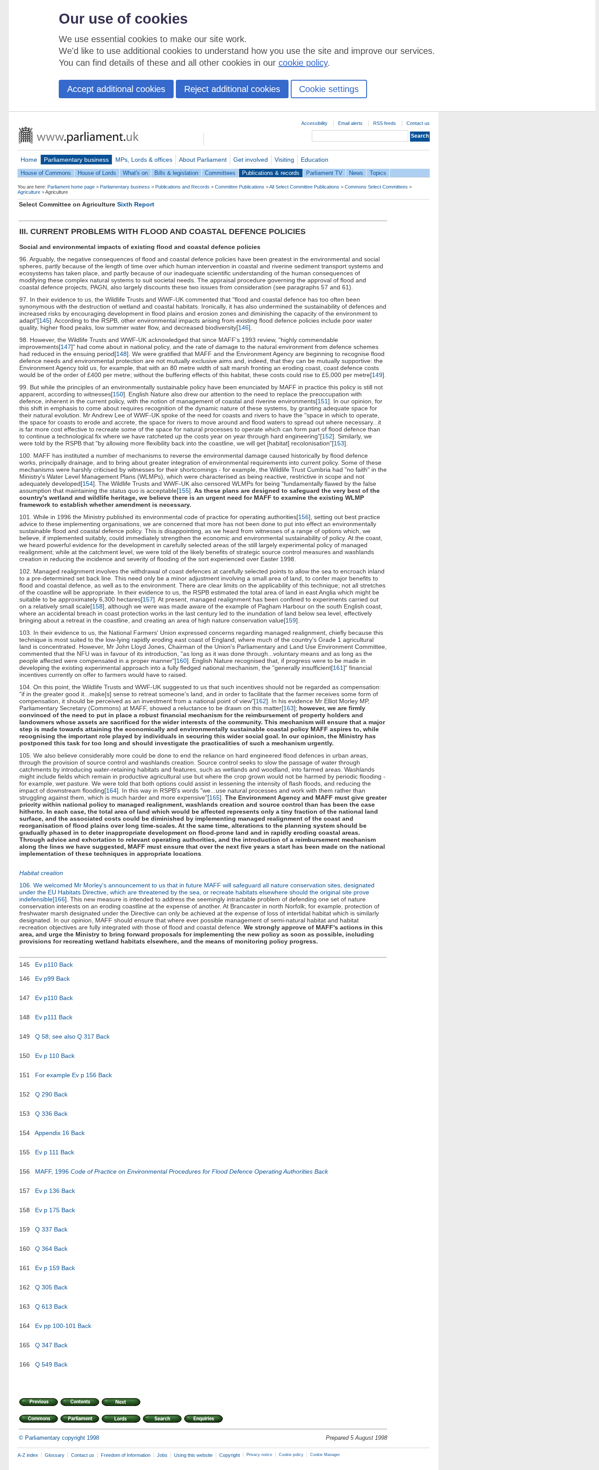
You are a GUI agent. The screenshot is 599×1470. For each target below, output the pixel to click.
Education (314, 159)
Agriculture (29, 192)
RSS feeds (384, 123)
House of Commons (46, 173)
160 (181, 660)
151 (322, 401)
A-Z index (28, 1455)
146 (243, 327)
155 (183, 490)
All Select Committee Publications (304, 186)
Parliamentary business (76, 159)
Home (29, 159)
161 (338, 667)
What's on (135, 173)
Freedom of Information (125, 1455)
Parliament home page (71, 186)
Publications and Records (182, 186)
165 (214, 797)
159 (290, 620)
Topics (378, 173)
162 (261, 701)
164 (111, 790)
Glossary (54, 1455)
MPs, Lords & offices (143, 159)
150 (118, 394)
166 (59, 899)
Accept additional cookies (116, 89)
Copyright (229, 1455)
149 (377, 374)
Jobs (162, 1455)
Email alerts (350, 123)
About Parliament (203, 159)
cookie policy (303, 63)
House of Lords (97, 173)
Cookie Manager (325, 1454)
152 (327, 436)
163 (288, 708)
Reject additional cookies (232, 89)
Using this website (193, 1455)
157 (148, 599)
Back (66, 964)
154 (87, 483)
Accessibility (314, 123)
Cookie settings (329, 89)
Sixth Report (135, 204)
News (356, 173)
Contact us (418, 123)
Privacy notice (259, 1454)
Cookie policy (291, 1454)
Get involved (250, 159)
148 (121, 353)
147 (66, 346)
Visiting (284, 159)
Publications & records (271, 173)
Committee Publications (239, 186)
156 (303, 516)
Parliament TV (324, 173)
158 (97, 606)
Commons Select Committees (376, 186)
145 (44, 320)
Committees (220, 173)
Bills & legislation (176, 173)
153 (339, 443)
